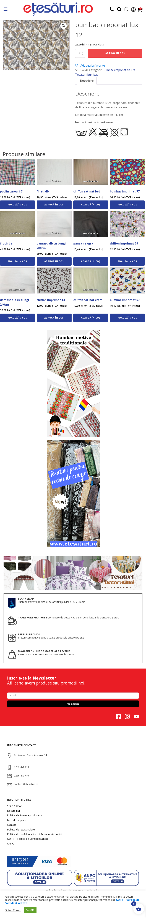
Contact (11, 824)
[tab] (87, 81)
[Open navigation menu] (5, 9)
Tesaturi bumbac (86, 75)
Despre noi (13, 810)
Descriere (87, 81)
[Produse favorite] (119, 10)
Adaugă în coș (115, 53)
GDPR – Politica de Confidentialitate (27, 838)
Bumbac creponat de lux (119, 70)
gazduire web (79, 890)
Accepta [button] (30, 909)
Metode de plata (16, 820)
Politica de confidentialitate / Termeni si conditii (34, 834)
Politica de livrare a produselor (24, 815)
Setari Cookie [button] (13, 910)
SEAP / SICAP (14, 806)
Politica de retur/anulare (21, 829)
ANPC (10, 843)
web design (51, 890)
